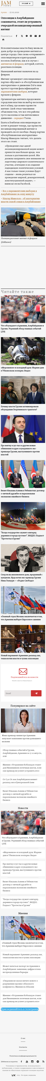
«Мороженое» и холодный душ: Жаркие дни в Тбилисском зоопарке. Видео (22, 369)
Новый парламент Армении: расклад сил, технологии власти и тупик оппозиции (21, 657)
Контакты (23, 1047)
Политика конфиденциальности (23, 1056)
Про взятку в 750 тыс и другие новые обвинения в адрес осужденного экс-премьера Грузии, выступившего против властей (20, 450)
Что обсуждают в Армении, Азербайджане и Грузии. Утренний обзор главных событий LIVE (22, 329)
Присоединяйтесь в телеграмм (19, 1009)
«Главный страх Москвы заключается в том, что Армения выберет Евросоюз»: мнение (21, 618)
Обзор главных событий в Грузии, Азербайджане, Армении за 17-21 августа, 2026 (22, 753)
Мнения (23, 913)
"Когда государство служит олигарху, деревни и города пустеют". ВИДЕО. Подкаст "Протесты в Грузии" (22, 535)
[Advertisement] (23, 268)
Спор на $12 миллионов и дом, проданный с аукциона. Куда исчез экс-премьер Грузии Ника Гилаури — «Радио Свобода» (21, 577)
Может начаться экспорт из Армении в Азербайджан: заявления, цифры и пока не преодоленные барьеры (22, 969)
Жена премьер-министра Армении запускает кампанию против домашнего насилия (21, 738)
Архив (5, 12)
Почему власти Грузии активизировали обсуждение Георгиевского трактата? (19, 408)
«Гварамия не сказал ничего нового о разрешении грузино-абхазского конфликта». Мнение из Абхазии (20, 984)
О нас (23, 1038)
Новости (23, 808)
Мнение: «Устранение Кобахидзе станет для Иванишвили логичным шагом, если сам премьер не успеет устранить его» (22, 768)
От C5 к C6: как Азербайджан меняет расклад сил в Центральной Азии (20, 781)
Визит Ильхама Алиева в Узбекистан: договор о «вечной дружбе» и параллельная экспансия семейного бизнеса (22, 493)
